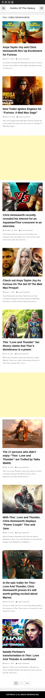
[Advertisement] (22, 158)
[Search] (3, 8)
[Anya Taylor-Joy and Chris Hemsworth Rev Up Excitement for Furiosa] (22, 43)
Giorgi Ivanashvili (23, 59)
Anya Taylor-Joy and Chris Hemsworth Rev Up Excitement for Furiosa (22, 51)
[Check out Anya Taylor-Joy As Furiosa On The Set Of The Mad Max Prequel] (22, 276)
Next (27, 683)
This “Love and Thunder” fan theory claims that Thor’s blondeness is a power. (21, 346)
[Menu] (41, 8)
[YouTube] (12, 2)
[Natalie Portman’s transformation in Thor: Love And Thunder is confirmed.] (22, 647)
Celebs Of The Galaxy (22, 8)
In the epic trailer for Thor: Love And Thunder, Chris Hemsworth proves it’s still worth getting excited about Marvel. (20, 590)
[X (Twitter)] (5, 2)
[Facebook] (2, 2)
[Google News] (9, 2)
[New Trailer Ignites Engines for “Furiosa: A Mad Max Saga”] (22, 104)
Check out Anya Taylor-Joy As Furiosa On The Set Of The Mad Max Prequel (22, 284)
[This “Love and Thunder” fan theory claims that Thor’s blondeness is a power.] (22, 338)
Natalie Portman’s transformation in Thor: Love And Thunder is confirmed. (21, 655)
